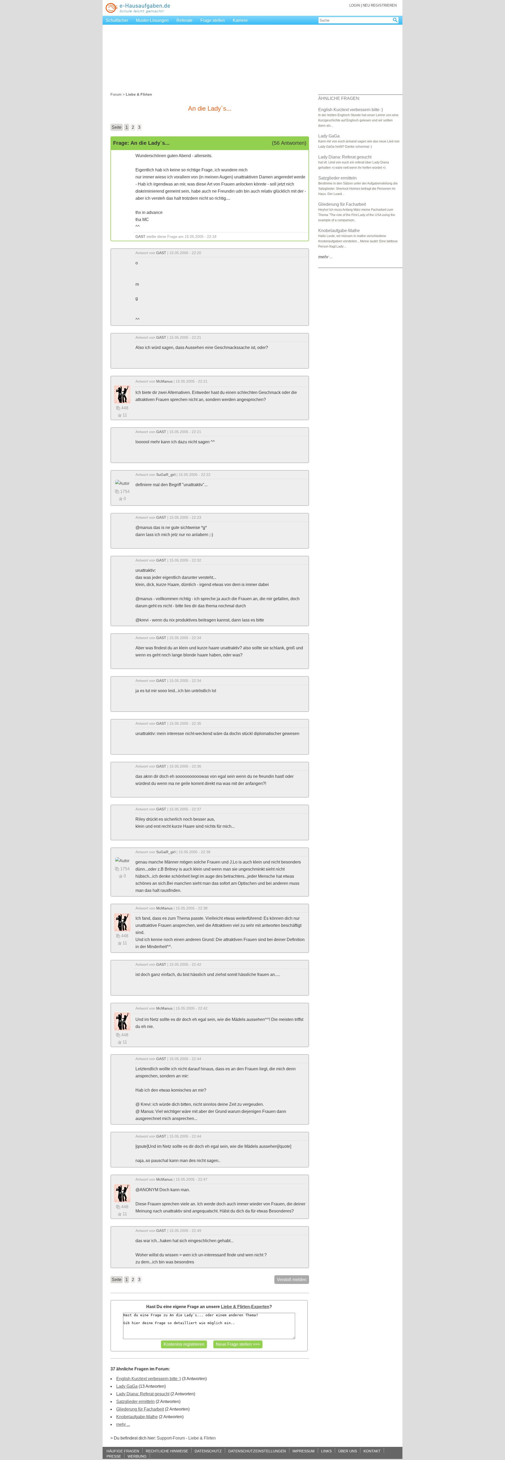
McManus (164, 381)
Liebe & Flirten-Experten (245, 1306)
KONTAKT (372, 1451)
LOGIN (354, 5)
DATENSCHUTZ (208, 1451)
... (325, 257)
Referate (184, 20)
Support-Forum (171, 1438)
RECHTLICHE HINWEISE (167, 1451)
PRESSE (114, 1456)
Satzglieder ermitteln (135, 1401)
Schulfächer (117, 20)
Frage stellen (212, 20)
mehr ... (123, 1424)
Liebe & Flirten (202, 1438)
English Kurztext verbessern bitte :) (148, 1378)
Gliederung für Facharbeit (140, 1409)
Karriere (240, 20)
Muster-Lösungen (152, 20)
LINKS (326, 1451)
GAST (140, 236)
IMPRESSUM (303, 1451)
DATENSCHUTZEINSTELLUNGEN (257, 1451)
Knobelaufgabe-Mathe (137, 1417)
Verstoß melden (291, 1279)
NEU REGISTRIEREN (380, 5)
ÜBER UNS (347, 1451)
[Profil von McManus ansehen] (122, 394)
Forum (116, 94)
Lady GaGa (127, 1386)
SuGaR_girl (165, 474)
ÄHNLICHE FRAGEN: (339, 98)
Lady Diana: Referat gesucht (142, 1394)
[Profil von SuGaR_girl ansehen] (122, 483)
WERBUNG (137, 1456)
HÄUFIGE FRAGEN (123, 1451)
